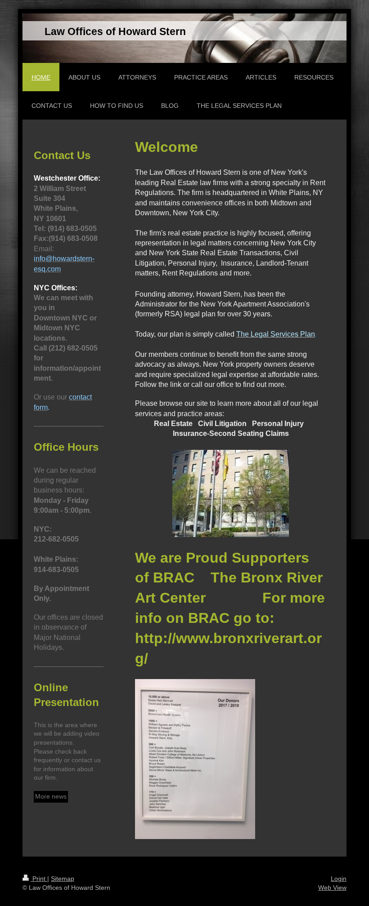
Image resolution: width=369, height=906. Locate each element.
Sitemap (62, 878)
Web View (332, 887)
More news (51, 796)
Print (39, 878)
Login (338, 878)
